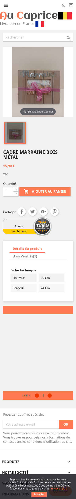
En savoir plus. (59, 488)
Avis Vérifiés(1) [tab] (25, 256)
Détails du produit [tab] (27, 248)
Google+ (43, 211)
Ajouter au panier (45, 191)
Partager (21, 211)
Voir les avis (19, 231)
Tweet (32, 211)
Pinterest (54, 211)
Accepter (39, 494)
